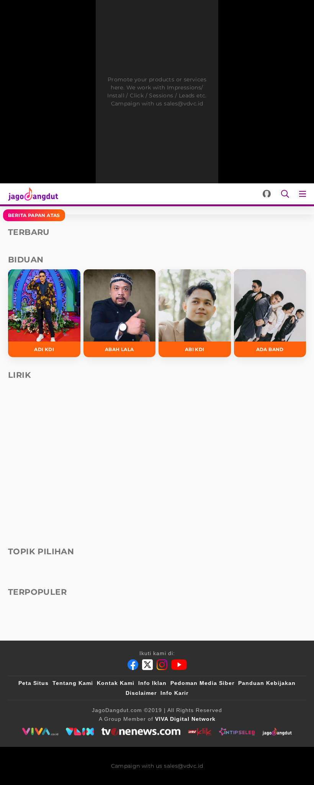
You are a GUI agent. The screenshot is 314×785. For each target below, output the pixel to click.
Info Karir (174, 693)
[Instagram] (162, 664)
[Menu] (304, 193)
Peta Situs (33, 683)
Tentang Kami (72, 683)
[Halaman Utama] (31, 193)
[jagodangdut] (277, 731)
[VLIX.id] (80, 731)
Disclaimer (141, 693)
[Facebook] (133, 664)
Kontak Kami (115, 683)
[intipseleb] (237, 731)
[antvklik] (199, 731)
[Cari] (285, 193)
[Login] (266, 193)
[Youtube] (179, 664)
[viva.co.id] (40, 731)
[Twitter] (147, 664)
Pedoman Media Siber (202, 683)
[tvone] (140, 731)
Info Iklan (152, 683)
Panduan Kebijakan (267, 683)
